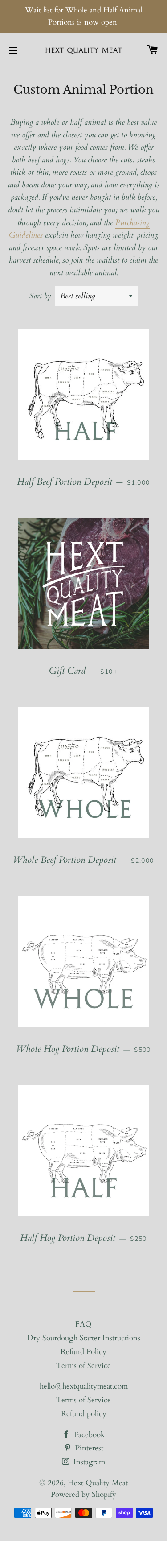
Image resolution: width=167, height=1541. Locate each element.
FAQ (83, 1324)
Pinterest (88, 1448)
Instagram (88, 1462)
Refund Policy (83, 1352)
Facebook (88, 1435)
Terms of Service (83, 1365)
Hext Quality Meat (98, 1483)
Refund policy (83, 1414)
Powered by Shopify (83, 1494)
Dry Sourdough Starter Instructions (83, 1338)
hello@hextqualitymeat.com (84, 1386)
